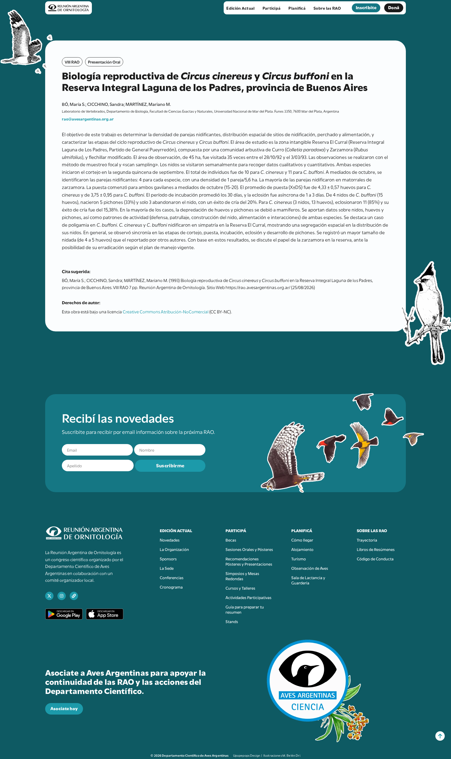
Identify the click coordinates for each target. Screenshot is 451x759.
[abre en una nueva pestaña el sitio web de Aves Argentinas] (74, 596)
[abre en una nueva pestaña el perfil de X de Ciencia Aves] (49, 596)
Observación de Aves (309, 568)
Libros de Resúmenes (376, 549)
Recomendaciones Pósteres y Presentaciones (248, 561)
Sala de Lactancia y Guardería (308, 579)
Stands (231, 621)
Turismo (298, 558)
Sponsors (168, 558)
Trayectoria (367, 540)
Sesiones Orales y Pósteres (249, 549)
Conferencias (171, 577)
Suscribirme (170, 465)
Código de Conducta (375, 558)
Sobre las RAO (327, 8)
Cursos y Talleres (240, 588)
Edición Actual (240, 8)
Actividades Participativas (248, 597)
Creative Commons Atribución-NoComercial (166, 311)
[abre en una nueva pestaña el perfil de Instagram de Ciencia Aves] (61, 596)
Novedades (170, 540)
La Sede (167, 568)
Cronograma (171, 587)
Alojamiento (302, 549)
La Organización (174, 549)
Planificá (297, 8)
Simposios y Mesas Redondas (242, 575)
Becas (230, 540)
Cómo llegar (302, 540)
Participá (272, 8)
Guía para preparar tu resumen (244, 609)
